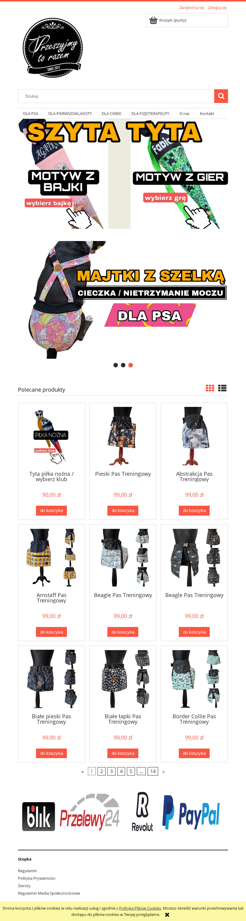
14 (153, 771)
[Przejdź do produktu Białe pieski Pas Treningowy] (51, 679)
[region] (123, 300)
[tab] (115, 365)
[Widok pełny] (222, 388)
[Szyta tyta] (123, 173)
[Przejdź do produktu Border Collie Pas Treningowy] (194, 679)
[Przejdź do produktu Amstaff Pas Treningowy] (51, 557)
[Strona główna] (52, 47)
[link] (123, 300)
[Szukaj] (221, 96)
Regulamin (27, 870)
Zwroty (24, 885)
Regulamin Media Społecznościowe (49, 893)
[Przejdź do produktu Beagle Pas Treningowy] (123, 557)
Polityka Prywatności (36, 878)
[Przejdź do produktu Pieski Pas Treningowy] (123, 436)
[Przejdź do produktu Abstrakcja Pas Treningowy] (194, 436)
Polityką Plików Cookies (140, 908)
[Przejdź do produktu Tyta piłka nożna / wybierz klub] (51, 436)
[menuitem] (30, 113)
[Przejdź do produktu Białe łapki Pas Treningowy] (123, 679)
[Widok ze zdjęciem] (210, 388)
